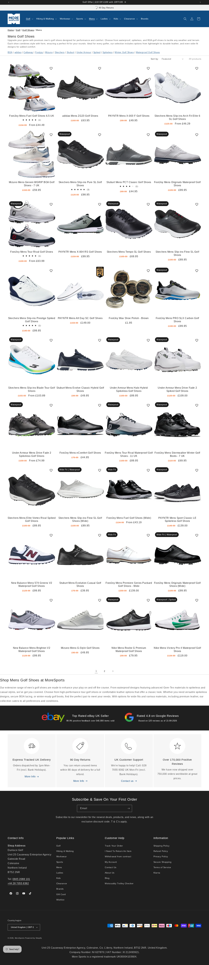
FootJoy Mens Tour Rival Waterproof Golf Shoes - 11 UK (129, 454)
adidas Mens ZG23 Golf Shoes (80, 116)
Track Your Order (114, 846)
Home (11, 30)
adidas (18, 52)
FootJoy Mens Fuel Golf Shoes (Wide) (128, 517)
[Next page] (112, 671)
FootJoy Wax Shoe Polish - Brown (129, 318)
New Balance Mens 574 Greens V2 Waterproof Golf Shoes (31, 584)
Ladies (59, 872)
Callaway (28, 52)
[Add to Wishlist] (51, 68)
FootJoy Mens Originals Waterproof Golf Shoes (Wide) (177, 584)
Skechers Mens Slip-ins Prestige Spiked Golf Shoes (31, 320)
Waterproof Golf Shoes (148, 52)
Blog (107, 878)
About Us (109, 872)
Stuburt (70, 52)
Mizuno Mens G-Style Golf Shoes (80, 648)
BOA (10, 52)
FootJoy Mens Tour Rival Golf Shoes (31, 251)
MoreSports (20, 938)
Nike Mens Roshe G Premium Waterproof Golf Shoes (129, 649)
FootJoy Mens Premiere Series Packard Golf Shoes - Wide (129, 584)
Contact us (127, 781)
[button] (29, 18)
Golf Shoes (28, 30)
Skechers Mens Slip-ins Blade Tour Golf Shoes (31, 389)
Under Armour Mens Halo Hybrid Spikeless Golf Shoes (129, 389)
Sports (59, 862)
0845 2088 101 (21, 879)
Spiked (97, 52)
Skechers (60, 52)
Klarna (156, 872)
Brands (60, 889)
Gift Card (61, 894)
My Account (111, 862)
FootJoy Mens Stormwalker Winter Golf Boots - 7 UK (177, 454)
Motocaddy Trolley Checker (119, 883)
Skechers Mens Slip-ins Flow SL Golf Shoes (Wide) (80, 519)
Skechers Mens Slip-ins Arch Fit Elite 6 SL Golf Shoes (177, 117)
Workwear (61, 856)
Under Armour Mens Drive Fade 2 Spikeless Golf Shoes (31, 454)
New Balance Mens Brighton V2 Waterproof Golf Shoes (31, 649)
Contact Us (110, 867)
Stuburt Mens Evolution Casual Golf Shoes (80, 584)
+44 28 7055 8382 (18, 883)
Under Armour (84, 52)
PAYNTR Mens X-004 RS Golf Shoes (80, 251)
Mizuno (49, 52)
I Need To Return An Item (118, 851)
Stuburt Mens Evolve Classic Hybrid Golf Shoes (80, 389)
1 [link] (96, 671)
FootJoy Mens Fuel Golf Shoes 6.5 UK (31, 116)
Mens (59, 867)
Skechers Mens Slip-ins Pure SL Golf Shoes (80, 184)
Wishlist (60, 899)
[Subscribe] (128, 808)
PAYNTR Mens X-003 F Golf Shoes (128, 116)
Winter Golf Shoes (124, 52)
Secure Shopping (162, 862)
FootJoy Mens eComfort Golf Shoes (80, 452)
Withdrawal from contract (118, 856)
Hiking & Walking (65, 851)
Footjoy (39, 52)
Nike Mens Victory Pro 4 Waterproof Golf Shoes (177, 649)
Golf (18, 30)
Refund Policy (160, 851)
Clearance (61, 883)
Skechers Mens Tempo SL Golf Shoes (129, 251)
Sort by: (155, 59)
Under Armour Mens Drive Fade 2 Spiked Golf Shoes (177, 389)
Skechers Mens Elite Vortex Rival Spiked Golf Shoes (32, 519)
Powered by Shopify (33, 938)
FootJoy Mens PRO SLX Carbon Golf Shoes (177, 320)
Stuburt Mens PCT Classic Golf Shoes (128, 182)
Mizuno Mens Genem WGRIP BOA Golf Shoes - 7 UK (31, 184)
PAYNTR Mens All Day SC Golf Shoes (80, 318)
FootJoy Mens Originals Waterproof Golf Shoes (177, 184)
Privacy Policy (160, 856)
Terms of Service (162, 867)
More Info (30, 776)
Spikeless (107, 52)
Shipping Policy (161, 846)
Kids (58, 878)
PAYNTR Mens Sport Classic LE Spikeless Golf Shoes (177, 519)
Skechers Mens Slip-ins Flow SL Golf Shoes (177, 253)
